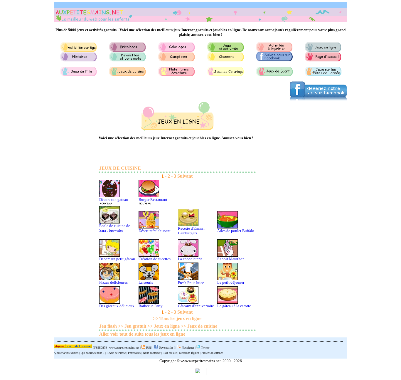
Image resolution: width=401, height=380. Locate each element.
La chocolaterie (190, 259)
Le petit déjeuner (230, 282)
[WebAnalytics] (200, 373)
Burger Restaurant (153, 199)
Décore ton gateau (113, 199)
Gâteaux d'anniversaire (196, 306)
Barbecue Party (151, 306)
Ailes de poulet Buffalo (235, 230)
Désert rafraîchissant (155, 230)
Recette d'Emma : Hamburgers (191, 230)
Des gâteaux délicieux (116, 306)
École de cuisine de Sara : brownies (114, 228)
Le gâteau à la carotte (234, 306)
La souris (146, 282)
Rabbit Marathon (231, 259)
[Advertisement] (303, 221)
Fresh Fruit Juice (191, 282)
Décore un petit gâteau (117, 259)
